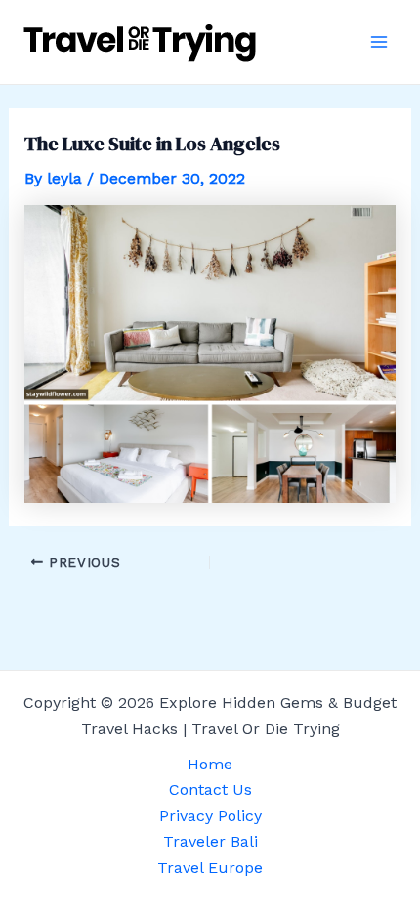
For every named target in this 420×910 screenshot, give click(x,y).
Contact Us (210, 789)
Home (210, 764)
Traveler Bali (210, 841)
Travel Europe (210, 867)
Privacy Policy (210, 816)
